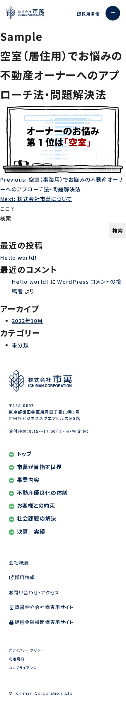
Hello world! (18, 257)
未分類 (20, 345)
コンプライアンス (23, 667)
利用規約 (16, 658)
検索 (5, 218)
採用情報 (91, 14)
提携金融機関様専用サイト (44, 621)
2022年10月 (27, 320)
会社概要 (19, 562)
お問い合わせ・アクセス (34, 592)
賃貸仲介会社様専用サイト (44, 607)
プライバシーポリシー (27, 649)
